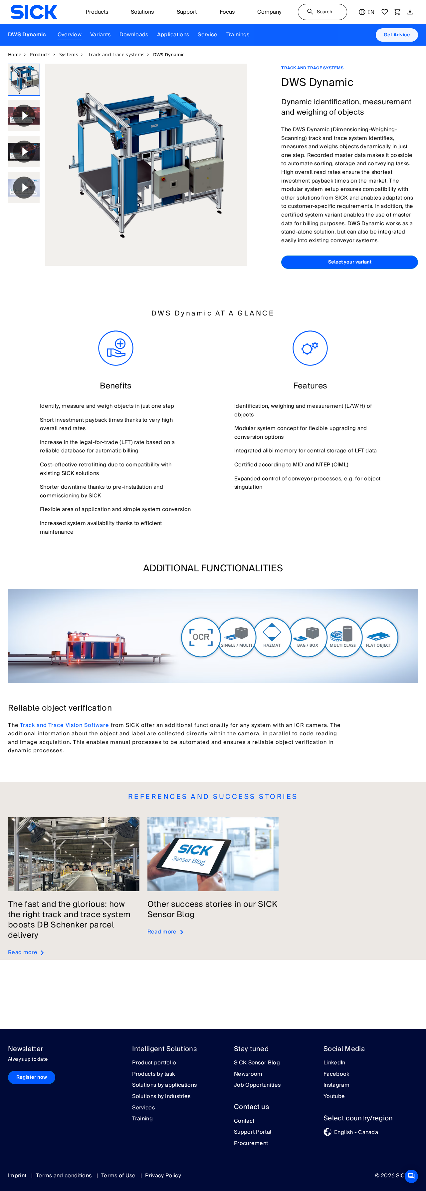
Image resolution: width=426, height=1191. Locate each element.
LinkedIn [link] (334, 1063)
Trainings (238, 34)
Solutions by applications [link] (164, 1085)
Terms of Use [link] (119, 1175)
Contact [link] (244, 1121)
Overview (70, 34)
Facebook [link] (336, 1074)
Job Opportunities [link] (257, 1085)
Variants (100, 34)
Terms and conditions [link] (64, 1175)
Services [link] (143, 1108)
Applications (173, 34)
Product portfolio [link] (154, 1063)
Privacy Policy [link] (163, 1175)
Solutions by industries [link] (161, 1096)
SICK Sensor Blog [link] (257, 1063)
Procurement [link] (251, 1143)
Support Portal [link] (252, 1132)
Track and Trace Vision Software (64, 725)
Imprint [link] (18, 1175)
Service (207, 34)
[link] (34, 12)
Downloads (133, 34)
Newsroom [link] (248, 1074)
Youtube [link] (334, 1096)
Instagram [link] (336, 1085)
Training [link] (142, 1119)
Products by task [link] (153, 1074)
